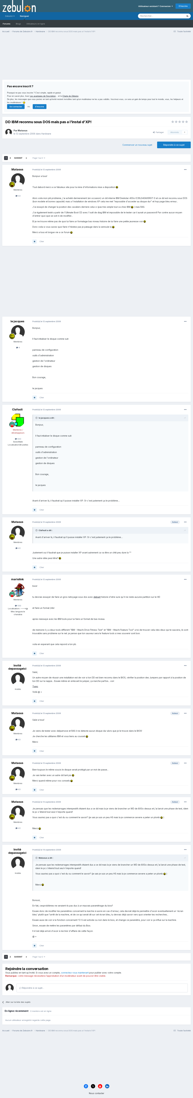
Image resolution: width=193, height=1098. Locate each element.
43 (19, 196)
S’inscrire (183, 6)
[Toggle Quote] (36, 418)
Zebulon (9, 16)
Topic (35, 686)
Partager (159, 132)
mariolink (17, 579)
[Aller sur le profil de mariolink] (18, 590)
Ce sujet (176, 16)
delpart (97, 597)
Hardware (46, 133)
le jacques (17, 321)
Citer (42, 241)
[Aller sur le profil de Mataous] (8, 132)
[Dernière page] (26, 158)
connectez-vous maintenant (75, 972)
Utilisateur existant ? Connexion (155, 6)
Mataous (22, 130)
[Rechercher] (187, 16)
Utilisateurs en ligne (35, 23)
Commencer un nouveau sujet (137, 145)
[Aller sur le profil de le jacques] (18, 332)
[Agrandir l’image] (117, 187)
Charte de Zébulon (70, 96)
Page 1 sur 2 (38, 158)
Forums (6, 23)
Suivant (18, 158)
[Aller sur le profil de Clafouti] (18, 420)
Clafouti (17, 409)
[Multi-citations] (34, 241)
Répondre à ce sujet (174, 145)
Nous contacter (96, 1093)
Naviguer (24, 16)
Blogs (18, 23)
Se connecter (15, 106)
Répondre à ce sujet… (32, 988)
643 (19, 439)
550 (19, 605)
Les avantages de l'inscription (43, 96)
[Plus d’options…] (185, 169)
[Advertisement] (57, 58)
